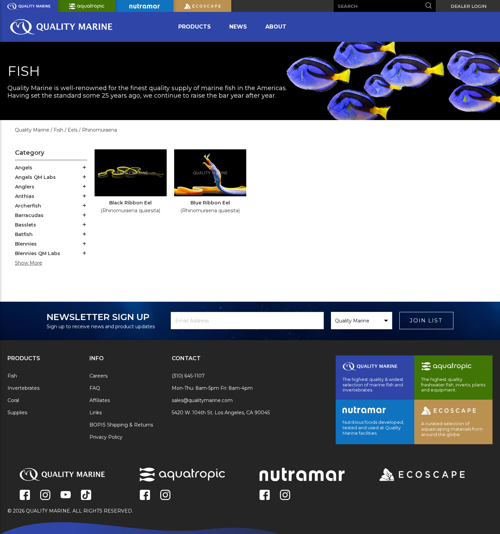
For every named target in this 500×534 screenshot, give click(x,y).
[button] (84, 168)
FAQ (94, 388)
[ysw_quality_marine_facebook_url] (25, 495)
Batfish (24, 234)
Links (95, 413)
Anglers (24, 187)
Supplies (17, 413)
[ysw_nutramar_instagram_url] (285, 495)
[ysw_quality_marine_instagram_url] (45, 495)
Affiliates (99, 400)
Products (194, 26)
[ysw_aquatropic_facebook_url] (145, 495)
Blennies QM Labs (37, 253)
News (238, 26)
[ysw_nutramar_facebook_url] (265, 495)
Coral (13, 400)
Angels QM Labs (35, 177)
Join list (426, 320)
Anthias (24, 196)
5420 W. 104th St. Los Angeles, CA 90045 (221, 413)
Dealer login (468, 6)
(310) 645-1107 (188, 376)
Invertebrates (23, 388)
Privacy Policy (105, 437)
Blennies (26, 244)
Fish (12, 376)
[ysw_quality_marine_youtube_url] (66, 495)
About (275, 26)
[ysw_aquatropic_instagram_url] (165, 495)
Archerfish (28, 206)
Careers (98, 376)
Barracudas (29, 215)
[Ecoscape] (414, 475)
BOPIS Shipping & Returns (121, 425)
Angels (23, 168)
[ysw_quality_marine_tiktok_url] (86, 495)
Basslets (25, 225)
